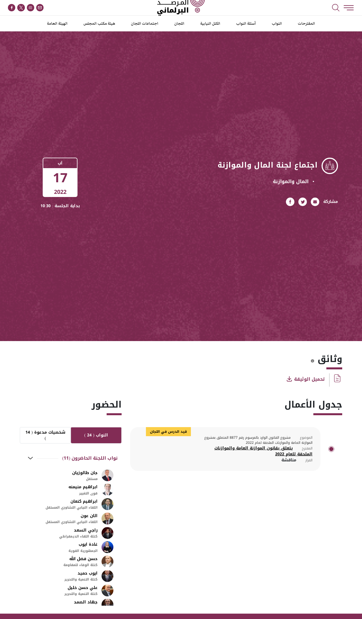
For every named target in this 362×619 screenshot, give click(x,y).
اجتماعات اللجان (144, 23)
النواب (277, 23)
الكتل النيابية (210, 23)
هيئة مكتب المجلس (99, 23)
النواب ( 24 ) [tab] (96, 435)
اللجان (179, 23)
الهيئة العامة (57, 23)
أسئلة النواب (246, 23)
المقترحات (306, 23)
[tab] (71, 458)
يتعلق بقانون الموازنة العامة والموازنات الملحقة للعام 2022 (263, 451)
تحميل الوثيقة (309, 379)
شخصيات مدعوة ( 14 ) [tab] (45, 435)
